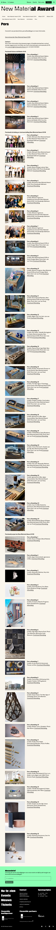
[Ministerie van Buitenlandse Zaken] (26, 916)
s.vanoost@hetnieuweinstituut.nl (17, 47)
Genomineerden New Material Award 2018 (17, 37)
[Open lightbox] (15, 68)
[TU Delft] (41, 916)
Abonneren (9, 882)
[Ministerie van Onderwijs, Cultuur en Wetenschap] (8, 918)
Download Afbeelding (40, 60)
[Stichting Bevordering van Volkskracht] (26, 921)
